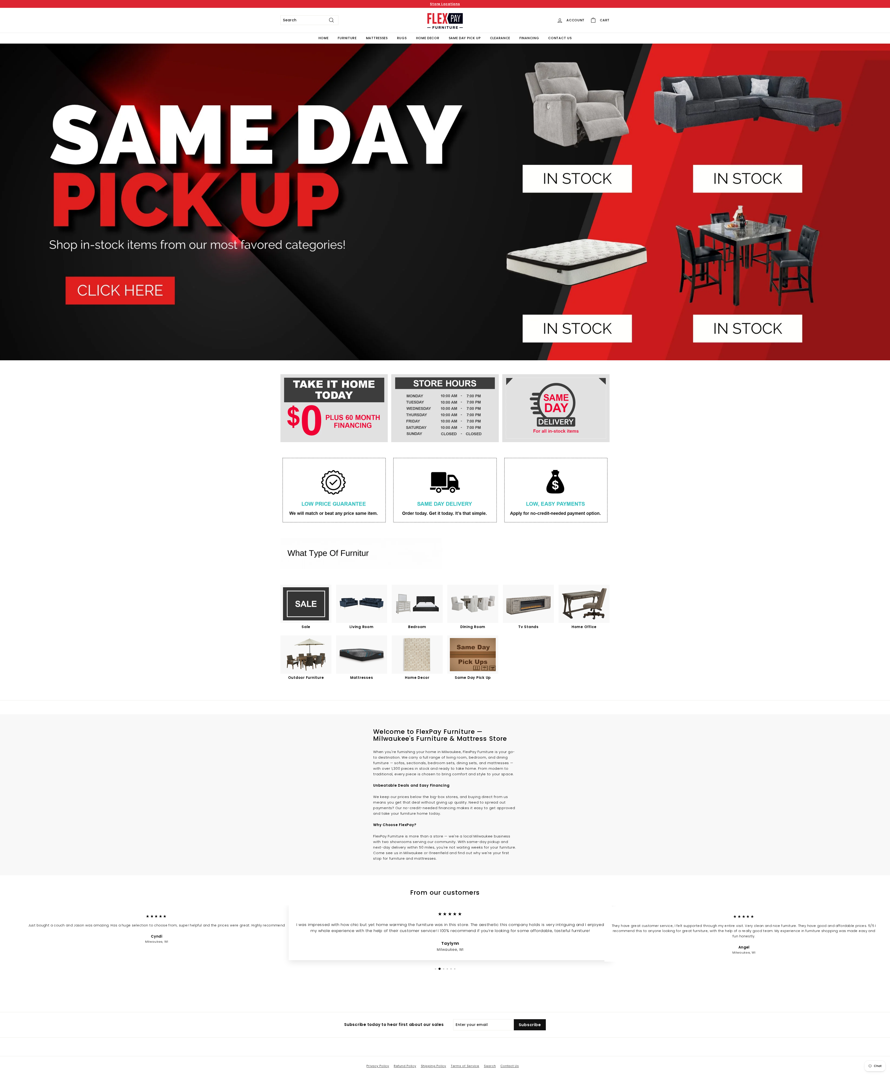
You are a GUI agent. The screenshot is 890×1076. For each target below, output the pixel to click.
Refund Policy (405, 1066)
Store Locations (445, 4)
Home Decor (427, 38)
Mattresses (377, 38)
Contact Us (560, 38)
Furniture (347, 38)
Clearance (500, 38)
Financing (529, 38)
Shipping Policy (433, 1066)
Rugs (402, 38)
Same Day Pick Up (465, 38)
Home (323, 38)
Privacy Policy (377, 1066)
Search (490, 1066)
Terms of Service (465, 1066)
